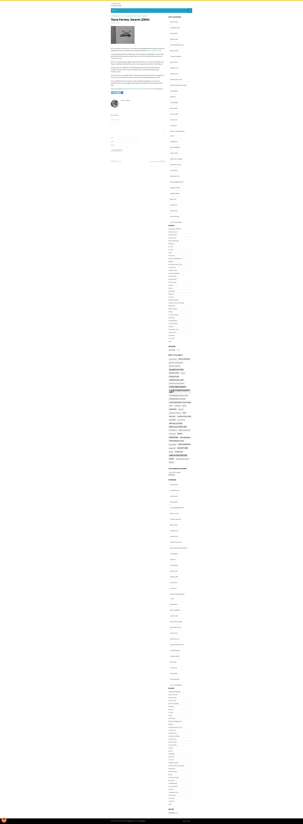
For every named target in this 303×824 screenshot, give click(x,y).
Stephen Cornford (175, 56)
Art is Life (170, 246)
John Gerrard (174, 102)
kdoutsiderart (171, 306)
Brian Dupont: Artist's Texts (175, 264)
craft (171, 405)
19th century (173, 359)
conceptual (174, 376)
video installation (182, 459)
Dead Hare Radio (172, 279)
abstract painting (174, 366)
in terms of (171, 297)
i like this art (171, 294)
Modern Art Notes (172, 309)
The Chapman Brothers (177, 45)
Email (112, 141)
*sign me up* (171, 474)
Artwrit (170, 252)
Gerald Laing (173, 108)
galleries (172, 420)
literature (172, 433)
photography (184, 444)
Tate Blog (170, 326)
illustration (181, 419)
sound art (179, 452)
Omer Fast (173, 97)
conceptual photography (176, 383)
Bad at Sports (171, 255)
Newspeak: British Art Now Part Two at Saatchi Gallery (138, 89)
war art (171, 462)
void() (169, 341)
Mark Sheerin (125, 100)
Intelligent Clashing (173, 300)
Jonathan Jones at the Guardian (176, 303)
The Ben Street (172, 332)
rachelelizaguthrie (172, 320)
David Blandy (174, 33)
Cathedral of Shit (172, 270)
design (184, 405)
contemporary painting (177, 399)
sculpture (182, 448)
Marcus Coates (174, 51)
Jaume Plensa (174, 153)
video (171, 459)
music (180, 434)
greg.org (170, 288)
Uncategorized (178, 455)
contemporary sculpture (132, 16)
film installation (184, 416)
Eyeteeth (170, 285)
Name (112, 137)
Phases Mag (171, 317)
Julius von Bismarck (176, 222)
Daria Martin (173, 141)
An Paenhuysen (172, 238)
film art (172, 416)
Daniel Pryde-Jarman (176, 159)
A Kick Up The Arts (173, 232)
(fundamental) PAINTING (174, 229)
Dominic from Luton (176, 79)
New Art (170, 312)
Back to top (186, 821)
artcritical (170, 249)
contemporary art (117, 16)
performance (185, 437)
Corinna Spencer (175, 188)
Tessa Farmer (174, 91)
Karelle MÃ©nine (175, 147)
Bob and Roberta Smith (177, 182)
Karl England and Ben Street (178, 85)
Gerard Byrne (174, 39)
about (114, 10)
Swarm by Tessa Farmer (154, 50)
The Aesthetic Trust (173, 329)
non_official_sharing (173, 314)
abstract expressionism (176, 362)
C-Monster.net (172, 267)
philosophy (172, 444)
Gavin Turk (173, 199)
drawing (173, 409)
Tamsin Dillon (174, 74)
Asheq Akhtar (174, 22)
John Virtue (173, 205)
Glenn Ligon (173, 120)
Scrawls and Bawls (173, 323)
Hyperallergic (171, 291)
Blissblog (170, 261)
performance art (176, 441)
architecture (174, 373)
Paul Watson (173, 211)
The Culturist (171, 335)
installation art (178, 427)
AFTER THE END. (172, 235)
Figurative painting (175, 413)
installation (175, 423)
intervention (173, 430)
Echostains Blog (172, 282)
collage (183, 373)
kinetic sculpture (184, 430)
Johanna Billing (174, 27)
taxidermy (144, 16)
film (184, 413)
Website (113, 145)
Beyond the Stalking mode (174, 258)
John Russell (174, 170)
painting (173, 437)
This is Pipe (171, 338)
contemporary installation (178, 395)
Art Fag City (171, 244)
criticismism (116, 3)
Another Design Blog (173, 241)
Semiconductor (174, 176)
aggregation (176, 369)
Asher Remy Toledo (175, 164)
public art (172, 448)
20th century (184, 359)
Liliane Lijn (173, 125)
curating (177, 405)
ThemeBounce (130, 821)
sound (171, 452)
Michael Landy (174, 114)
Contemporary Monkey (174, 273)
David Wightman (174, 216)
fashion (180, 409)
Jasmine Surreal (174, 193)
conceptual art (176, 380)
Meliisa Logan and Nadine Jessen (177, 134)
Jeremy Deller (174, 68)
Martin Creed (174, 62)
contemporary (177, 387)
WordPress (142, 821)
